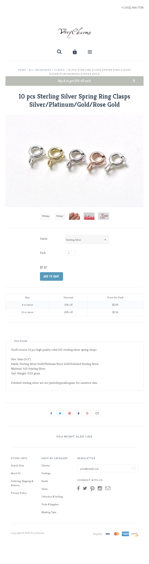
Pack (43, 253)
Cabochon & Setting (52, 496)
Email (97, 413)
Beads (44, 481)
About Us (16, 473)
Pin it (69, 413)
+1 (87, 413)
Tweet (60, 413)
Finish (43, 239)
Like (51, 413)
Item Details (20, 341)
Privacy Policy (19, 493)
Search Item (17, 465)
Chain (44, 489)
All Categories (40, 69)
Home (22, 69)
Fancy (78, 413)
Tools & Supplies (50, 504)
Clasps (59, 69)
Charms (45, 465)
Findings (46, 473)
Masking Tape (48, 512)
